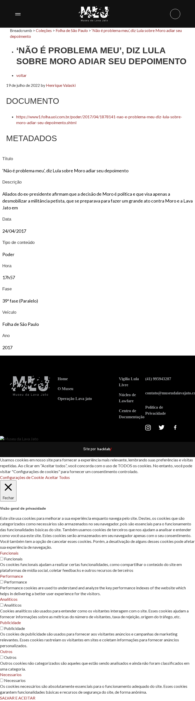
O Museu (65, 389)
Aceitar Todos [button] (57, 477)
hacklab (103, 449)
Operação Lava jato (75, 398)
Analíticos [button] (9, 599)
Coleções (44, 30)
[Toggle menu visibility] (18, 14)
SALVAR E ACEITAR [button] (17, 697)
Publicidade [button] (10, 622)
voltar (21, 75)
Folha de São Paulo (72, 30)
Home (63, 379)
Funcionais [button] (9, 552)
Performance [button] (11, 576)
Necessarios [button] (11, 674)
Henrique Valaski (61, 85)
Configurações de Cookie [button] (22, 477)
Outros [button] (6, 651)
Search (175, 14)
